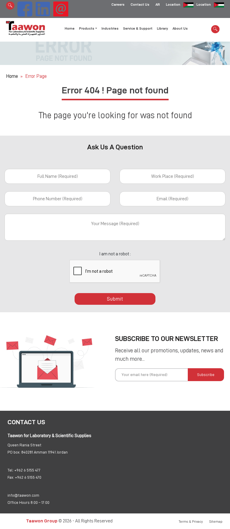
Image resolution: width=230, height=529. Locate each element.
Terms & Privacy (191, 521)
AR (157, 4)
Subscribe (205, 374)
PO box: (13, 452)
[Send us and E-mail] (60, 8)
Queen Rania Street (24, 445)
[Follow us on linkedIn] (42, 8)
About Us (180, 28)
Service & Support (137, 28)
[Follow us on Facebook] (24, 8)
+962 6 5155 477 (27, 470)
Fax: (10, 477)
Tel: (10, 470)
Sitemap (216, 521)
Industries (110, 28)
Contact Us (140, 4)
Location (173, 4)
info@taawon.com (23, 495)
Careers (118, 4)
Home (70, 28)
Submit (115, 298)
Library (162, 28)
